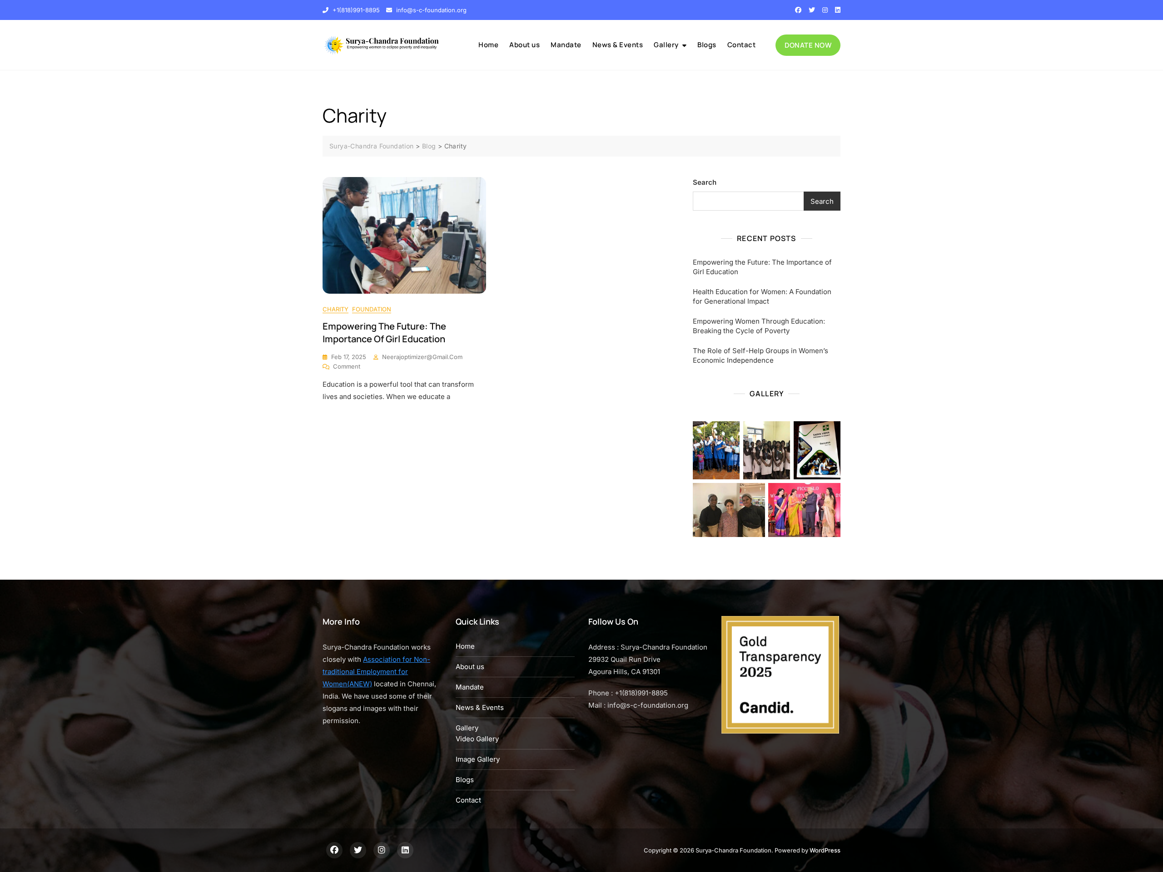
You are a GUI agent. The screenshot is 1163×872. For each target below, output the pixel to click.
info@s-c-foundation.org (430, 10)
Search (704, 182)
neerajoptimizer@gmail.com (422, 356)
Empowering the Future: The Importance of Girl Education (384, 332)
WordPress (825, 850)
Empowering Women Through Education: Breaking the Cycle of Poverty (759, 326)
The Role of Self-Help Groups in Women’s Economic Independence (760, 355)
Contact (741, 44)
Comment (346, 366)
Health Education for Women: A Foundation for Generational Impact (762, 296)
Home (488, 44)
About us (524, 44)
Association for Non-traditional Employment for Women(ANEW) (376, 671)
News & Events (617, 44)
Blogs (706, 44)
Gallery (666, 44)
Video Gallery (477, 738)
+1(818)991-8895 (355, 10)
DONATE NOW (808, 45)
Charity (335, 309)
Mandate (566, 44)
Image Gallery (478, 759)
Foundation (371, 309)
